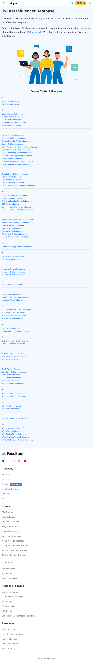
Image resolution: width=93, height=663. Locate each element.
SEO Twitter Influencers (11, 378)
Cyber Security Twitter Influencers (15, 164)
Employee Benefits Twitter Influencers (17, 201)
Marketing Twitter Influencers (13, 313)
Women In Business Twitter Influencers (17, 440)
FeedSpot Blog (8, 648)
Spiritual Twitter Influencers (13, 383)
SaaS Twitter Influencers (11, 369)
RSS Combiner (8, 606)
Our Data (6, 479)
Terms (5, 498)
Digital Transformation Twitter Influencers (18, 186)
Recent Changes (9, 639)
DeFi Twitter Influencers (11, 180)
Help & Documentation (12, 634)
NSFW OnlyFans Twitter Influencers (16, 331)
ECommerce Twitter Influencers (14, 195)
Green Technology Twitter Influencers (17, 247)
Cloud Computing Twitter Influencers (16, 153)
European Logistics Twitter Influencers (17, 207)
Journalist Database (11, 531)
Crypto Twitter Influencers (12, 158)
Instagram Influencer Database (16, 545)
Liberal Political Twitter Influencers (15, 297)
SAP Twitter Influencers (11, 375)
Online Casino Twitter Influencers (15, 341)
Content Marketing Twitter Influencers (17, 155)
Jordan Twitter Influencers (12, 284)
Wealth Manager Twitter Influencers (16, 428)
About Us (6, 474)
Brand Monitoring (10, 592)
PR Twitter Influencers (10, 359)
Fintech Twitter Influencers (12, 228)
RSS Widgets (8, 601)
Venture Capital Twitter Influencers (16, 418)
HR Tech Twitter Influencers (13, 256)
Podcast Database (10, 521)
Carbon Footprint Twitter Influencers (16, 141)
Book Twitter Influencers (11, 126)
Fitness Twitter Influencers (12, 231)
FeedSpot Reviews (10, 489)
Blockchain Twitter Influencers (14, 123)
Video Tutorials (9, 629)
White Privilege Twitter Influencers (15, 437)
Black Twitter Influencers (12, 120)
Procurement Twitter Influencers (14, 356)
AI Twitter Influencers (10, 101)
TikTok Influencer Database (14, 555)
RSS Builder (7, 611)
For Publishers (8, 568)
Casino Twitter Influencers (12, 144)
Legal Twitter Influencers (12, 294)
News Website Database (13, 541)
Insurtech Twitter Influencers (13, 272)
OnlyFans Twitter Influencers (13, 344)
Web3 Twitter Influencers (12, 431)
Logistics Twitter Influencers (13, 300)
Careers (11, 484)
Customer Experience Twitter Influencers (18, 161)
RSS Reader (7, 573)
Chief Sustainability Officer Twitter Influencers (20, 147)
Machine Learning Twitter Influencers (16, 310)
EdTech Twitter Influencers (12, 198)
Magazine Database (11, 526)
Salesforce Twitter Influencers (14, 372)
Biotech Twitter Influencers (12, 117)
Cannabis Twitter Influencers (13, 138)
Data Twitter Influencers (11, 177)
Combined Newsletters (12, 596)
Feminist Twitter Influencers (13, 225)
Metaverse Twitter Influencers (14, 316)
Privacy (5, 493)
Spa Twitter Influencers (11, 381)
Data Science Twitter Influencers (15, 174)
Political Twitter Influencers (12, 353)
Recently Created (10, 643)
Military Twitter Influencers (12, 318)
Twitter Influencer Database (14, 550)
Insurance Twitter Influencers (13, 269)
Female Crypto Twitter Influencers (15, 222)
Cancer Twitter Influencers (12, 135)
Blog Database (8, 517)
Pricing (81, 3)
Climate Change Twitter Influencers (16, 150)
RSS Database (8, 512)
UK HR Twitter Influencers (12, 406)
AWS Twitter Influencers (11, 104)
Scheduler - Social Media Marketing (18, 616)
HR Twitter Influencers (11, 259)
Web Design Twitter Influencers (14, 434)
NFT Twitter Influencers (11, 328)
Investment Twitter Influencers (14, 275)
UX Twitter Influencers (11, 409)
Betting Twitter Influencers (12, 114)
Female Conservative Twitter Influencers (18, 219)
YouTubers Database (11, 536)
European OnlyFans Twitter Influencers (17, 210)
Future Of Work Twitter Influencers (15, 237)
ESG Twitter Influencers (11, 204)
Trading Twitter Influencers (12, 393)
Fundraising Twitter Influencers (14, 234)
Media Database (9, 578)
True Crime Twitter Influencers (14, 396)
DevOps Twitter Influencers (13, 183)
